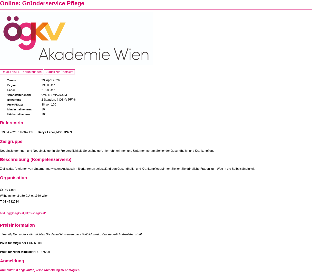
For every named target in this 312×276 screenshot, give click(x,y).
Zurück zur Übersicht (59, 72)
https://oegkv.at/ (35, 213)
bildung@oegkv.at (12, 213)
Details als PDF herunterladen (22, 72)
